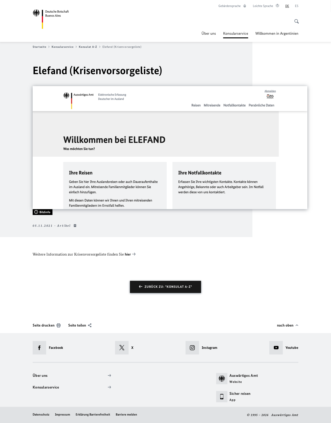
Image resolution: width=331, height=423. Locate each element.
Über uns (209, 33)
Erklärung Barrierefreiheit (93, 414)
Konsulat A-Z (88, 46)
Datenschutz (41, 414)
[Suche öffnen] (295, 19)
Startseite (39, 46)
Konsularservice (235, 34)
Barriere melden (126, 414)
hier (128, 254)
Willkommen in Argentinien (276, 33)
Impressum (62, 414)
